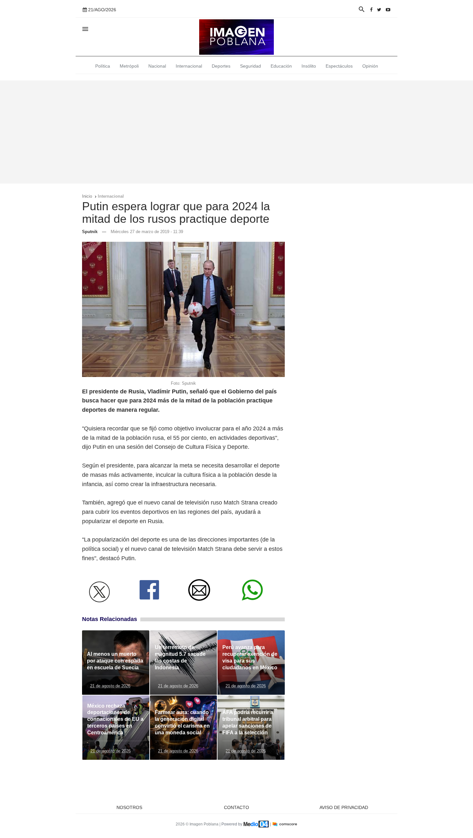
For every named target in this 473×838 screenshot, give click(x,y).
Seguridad (250, 66)
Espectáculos (339, 66)
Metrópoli (129, 66)
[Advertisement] (236, 132)
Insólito (308, 66)
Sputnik (89, 231)
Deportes (221, 66)
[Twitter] (379, 9)
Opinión (370, 66)
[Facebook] (371, 9)
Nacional (157, 66)
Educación (281, 66)
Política (102, 66)
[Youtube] (388, 9)
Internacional (189, 66)
